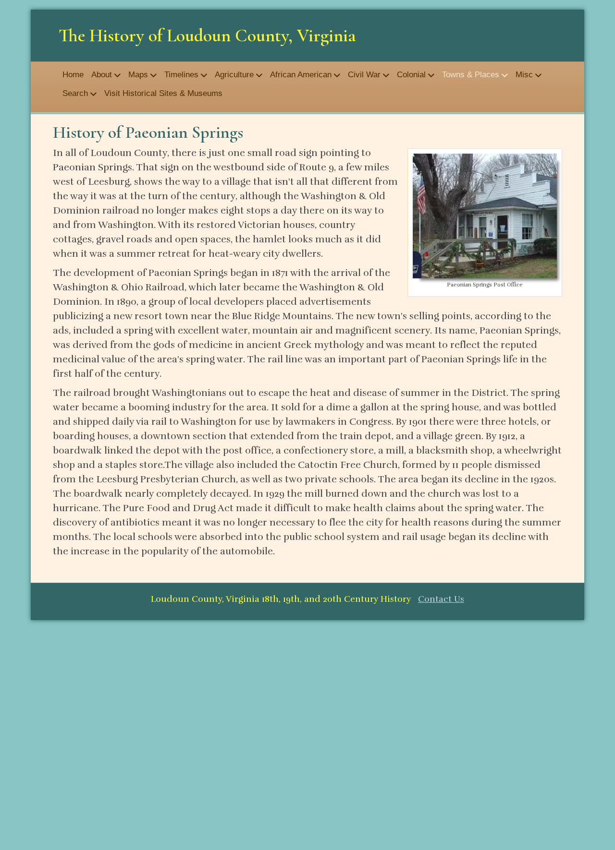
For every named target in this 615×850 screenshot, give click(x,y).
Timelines (181, 74)
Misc (524, 74)
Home (73, 74)
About (101, 74)
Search (75, 93)
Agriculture (234, 74)
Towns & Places (470, 74)
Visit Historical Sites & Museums (163, 93)
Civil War (364, 74)
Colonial (411, 74)
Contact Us (441, 599)
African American (301, 74)
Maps (138, 74)
